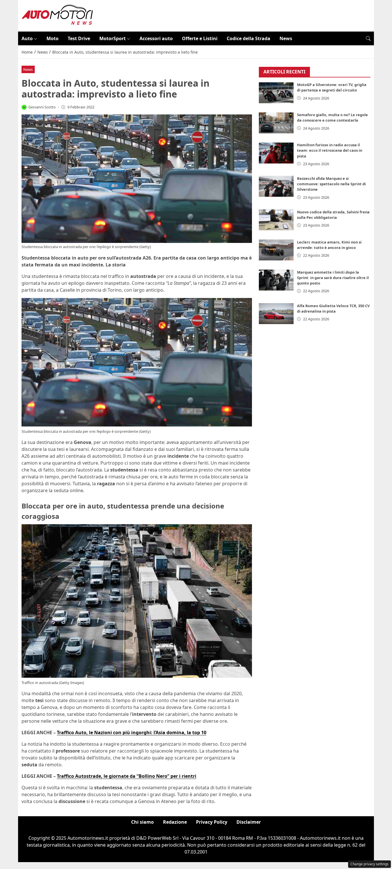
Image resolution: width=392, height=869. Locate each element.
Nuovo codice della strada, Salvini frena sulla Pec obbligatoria (333, 214)
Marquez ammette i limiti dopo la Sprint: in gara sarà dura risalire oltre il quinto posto (333, 278)
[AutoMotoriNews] (57, 15)
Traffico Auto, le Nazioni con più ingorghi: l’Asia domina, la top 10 (131, 732)
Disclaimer (248, 822)
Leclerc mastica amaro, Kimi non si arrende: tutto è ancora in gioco (329, 244)
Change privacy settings (369, 864)
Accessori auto (156, 38)
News (286, 38)
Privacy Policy (211, 822)
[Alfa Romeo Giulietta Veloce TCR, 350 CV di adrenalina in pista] (276, 313)
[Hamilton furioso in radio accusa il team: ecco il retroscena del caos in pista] (276, 153)
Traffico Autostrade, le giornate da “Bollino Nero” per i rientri (126, 776)
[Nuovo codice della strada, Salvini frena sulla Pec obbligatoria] (276, 219)
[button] (368, 38)
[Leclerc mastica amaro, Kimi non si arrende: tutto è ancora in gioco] (276, 249)
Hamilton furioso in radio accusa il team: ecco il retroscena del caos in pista (329, 151)
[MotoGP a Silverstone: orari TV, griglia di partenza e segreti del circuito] (276, 92)
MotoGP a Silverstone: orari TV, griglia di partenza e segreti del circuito (331, 87)
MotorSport (112, 38)
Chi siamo (142, 822)
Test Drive (79, 38)
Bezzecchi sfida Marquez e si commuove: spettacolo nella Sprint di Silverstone (331, 184)
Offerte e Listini (200, 38)
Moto (52, 38)
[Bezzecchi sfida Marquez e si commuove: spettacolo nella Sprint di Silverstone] (276, 186)
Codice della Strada (248, 38)
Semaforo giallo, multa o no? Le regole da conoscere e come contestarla (332, 117)
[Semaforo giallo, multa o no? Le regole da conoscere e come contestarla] (276, 122)
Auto (27, 38)
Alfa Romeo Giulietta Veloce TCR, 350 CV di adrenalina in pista (333, 308)
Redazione (175, 822)
